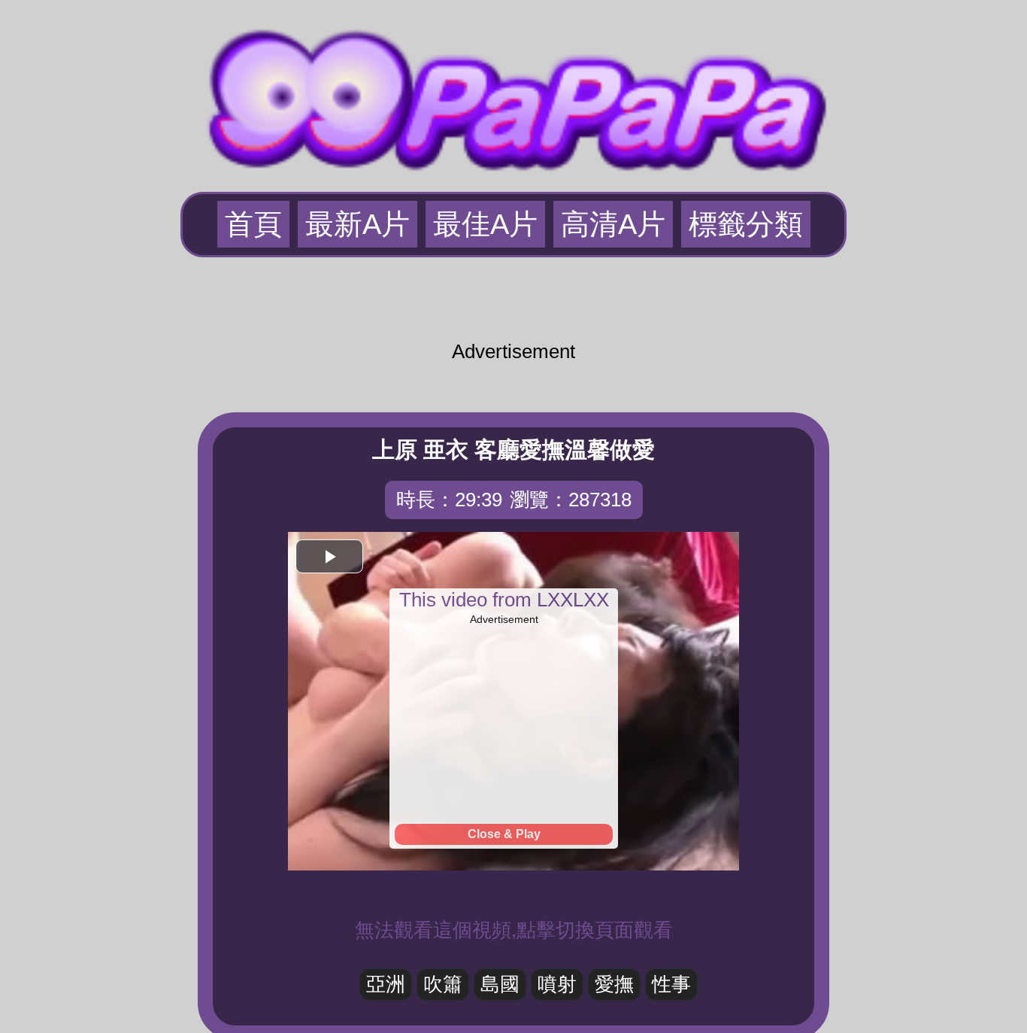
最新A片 (357, 224)
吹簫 (442, 984)
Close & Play (504, 834)
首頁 (253, 224)
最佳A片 (485, 224)
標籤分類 (746, 224)
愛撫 (614, 984)
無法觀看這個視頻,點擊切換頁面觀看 (514, 930)
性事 (671, 984)
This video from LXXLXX (504, 599)
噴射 (557, 984)
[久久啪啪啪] (514, 94)
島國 (500, 984)
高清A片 (613, 224)
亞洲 (385, 984)
